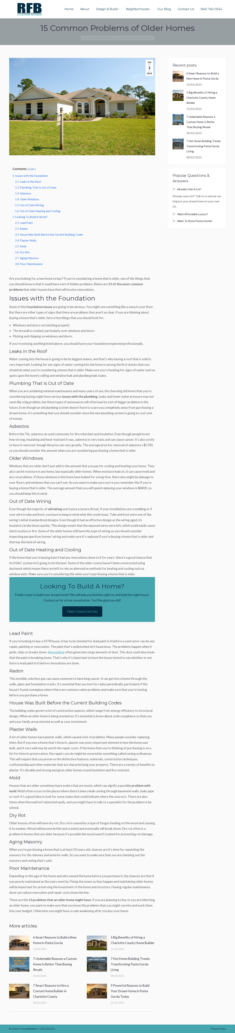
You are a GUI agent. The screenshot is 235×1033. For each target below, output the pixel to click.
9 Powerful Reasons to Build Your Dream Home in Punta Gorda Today (130, 991)
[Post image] (19, 943)
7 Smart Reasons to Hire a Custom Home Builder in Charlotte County (51, 991)
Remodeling (56, 652)
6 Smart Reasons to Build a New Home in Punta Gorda (55, 940)
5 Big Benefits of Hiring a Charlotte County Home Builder (133, 940)
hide (31, 169)
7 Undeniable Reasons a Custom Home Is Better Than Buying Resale (55, 964)
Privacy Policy (218, 1028)
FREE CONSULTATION (82, 611)
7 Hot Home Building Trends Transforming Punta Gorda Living (130, 964)
